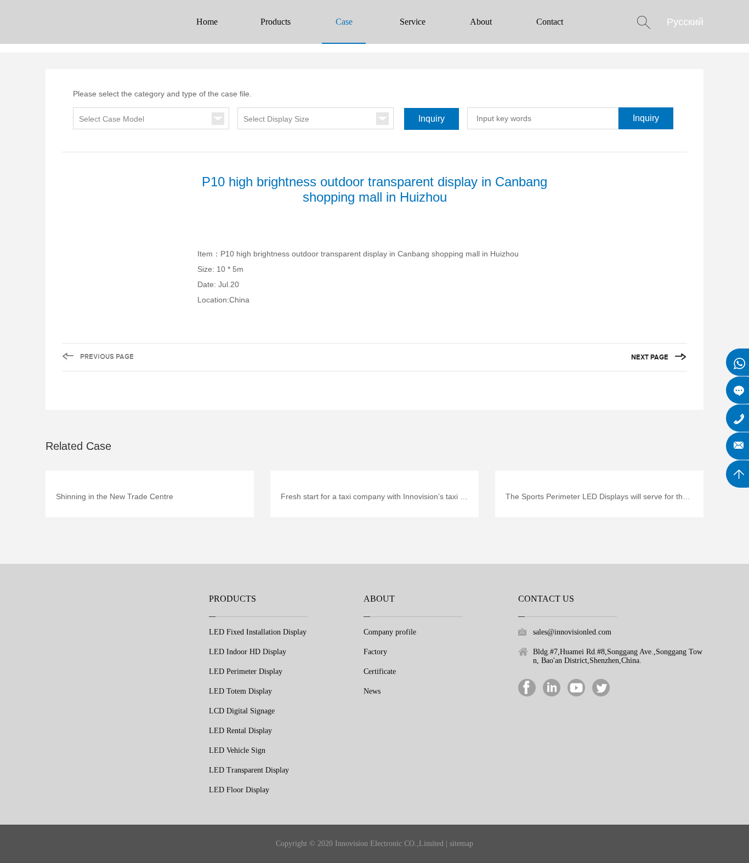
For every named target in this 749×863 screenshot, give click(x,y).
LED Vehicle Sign (237, 750)
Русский (685, 21)
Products (275, 21)
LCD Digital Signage (242, 711)
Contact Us (546, 598)
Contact (549, 21)
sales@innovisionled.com (572, 632)
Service (412, 21)
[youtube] (576, 687)
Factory (375, 652)
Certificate (380, 671)
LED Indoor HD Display (247, 652)
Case (344, 21)
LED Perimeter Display (245, 671)
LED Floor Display (239, 790)
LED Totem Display (240, 691)
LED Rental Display (240, 731)
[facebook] (527, 687)
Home (207, 21)
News (372, 691)
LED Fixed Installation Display (258, 632)
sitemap (461, 843)
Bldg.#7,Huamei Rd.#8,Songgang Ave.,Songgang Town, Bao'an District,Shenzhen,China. (617, 656)
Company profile (390, 632)
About (481, 21)
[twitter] (601, 687)
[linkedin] (551, 687)
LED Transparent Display (249, 770)
